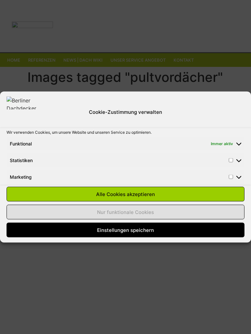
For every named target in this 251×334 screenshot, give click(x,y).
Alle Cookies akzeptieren (125, 194)
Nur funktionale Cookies (125, 212)
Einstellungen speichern (125, 230)
